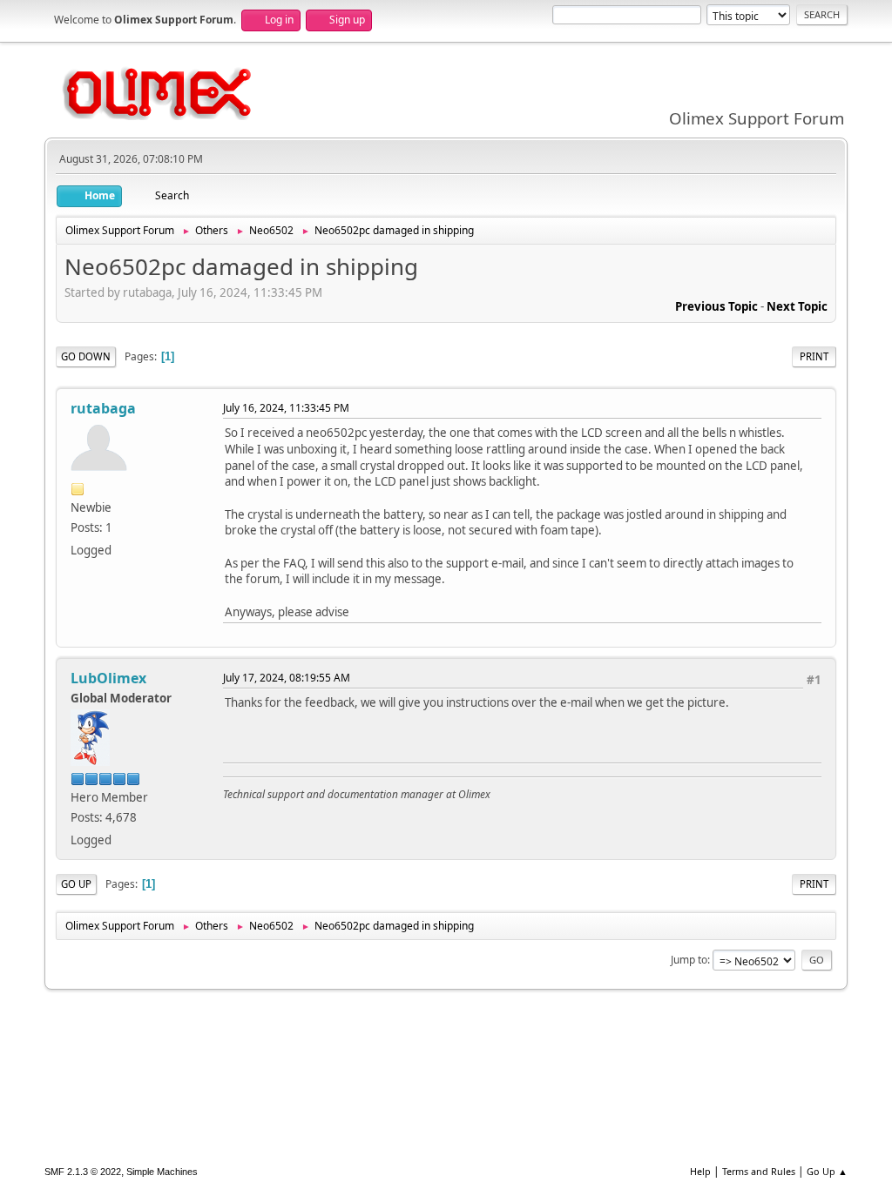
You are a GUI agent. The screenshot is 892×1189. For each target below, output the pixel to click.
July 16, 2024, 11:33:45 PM (286, 407)
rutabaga (103, 408)
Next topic (797, 306)
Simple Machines (162, 1171)
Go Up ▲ (827, 1171)
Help (700, 1171)
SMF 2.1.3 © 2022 (82, 1171)
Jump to (689, 959)
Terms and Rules (758, 1171)
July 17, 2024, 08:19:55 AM (286, 677)
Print (814, 356)
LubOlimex (108, 678)
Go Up (76, 883)
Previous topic (716, 306)
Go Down (86, 356)
